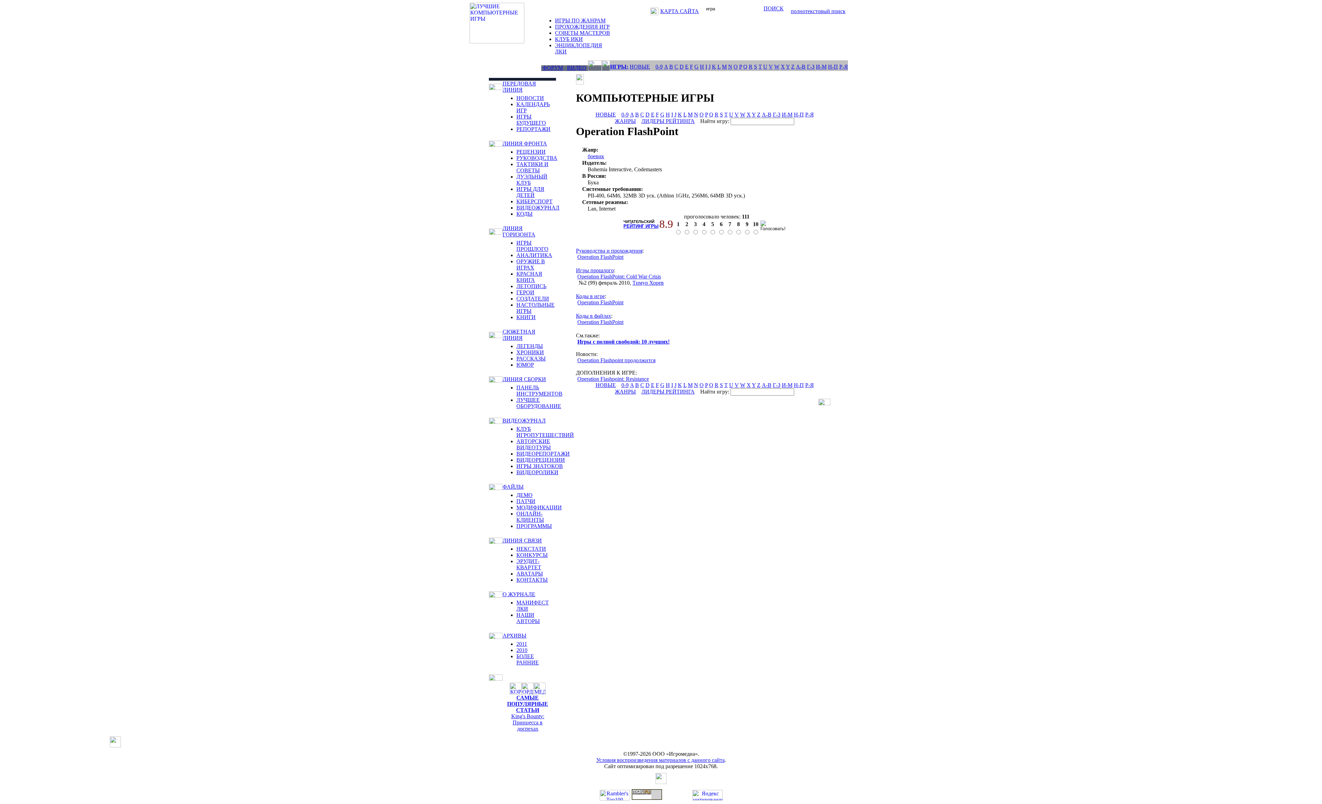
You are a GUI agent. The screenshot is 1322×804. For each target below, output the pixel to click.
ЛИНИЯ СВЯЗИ (522, 540)
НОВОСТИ (530, 98)
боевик (596, 156)
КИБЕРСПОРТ (534, 201)
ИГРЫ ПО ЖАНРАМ (580, 20)
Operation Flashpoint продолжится (616, 360)
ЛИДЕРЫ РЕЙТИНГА (668, 121)
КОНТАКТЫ (532, 580)
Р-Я (843, 67)
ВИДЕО (576, 68)
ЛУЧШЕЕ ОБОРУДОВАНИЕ (538, 403)
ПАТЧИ (525, 501)
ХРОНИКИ (530, 352)
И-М (821, 67)
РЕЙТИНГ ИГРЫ (641, 226)
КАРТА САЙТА (679, 11)
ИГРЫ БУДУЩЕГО (531, 120)
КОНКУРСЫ (532, 555)
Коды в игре (590, 296)
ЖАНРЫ (625, 121)
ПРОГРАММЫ (534, 526)
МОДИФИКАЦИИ (539, 507)
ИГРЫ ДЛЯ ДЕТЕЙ (530, 192)
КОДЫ (524, 214)
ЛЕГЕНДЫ (529, 346)
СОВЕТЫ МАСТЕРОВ (582, 33)
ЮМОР (525, 365)
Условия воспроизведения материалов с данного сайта (660, 760)
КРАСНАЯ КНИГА (529, 277)
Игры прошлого (595, 270)
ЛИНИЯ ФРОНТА (525, 143)
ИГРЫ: (619, 67)
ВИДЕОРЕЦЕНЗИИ (540, 460)
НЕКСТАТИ (531, 549)
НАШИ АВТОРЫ (528, 618)
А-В (801, 67)
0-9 (659, 67)
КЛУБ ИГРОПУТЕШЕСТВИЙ (545, 432)
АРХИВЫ (514, 636)
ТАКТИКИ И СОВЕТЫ (532, 167)
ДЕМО (524, 495)
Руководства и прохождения (609, 251)
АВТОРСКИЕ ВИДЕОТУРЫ (533, 444)
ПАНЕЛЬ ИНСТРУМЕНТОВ (539, 391)
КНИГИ (526, 317)
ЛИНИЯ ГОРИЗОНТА (519, 231)
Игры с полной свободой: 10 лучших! (623, 342)
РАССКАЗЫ (531, 359)
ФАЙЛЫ (513, 487)
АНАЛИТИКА (534, 255)
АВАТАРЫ (529, 574)
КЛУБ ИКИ (569, 39)
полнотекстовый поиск (818, 11)
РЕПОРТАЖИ (533, 129)
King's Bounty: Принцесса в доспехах (527, 722)
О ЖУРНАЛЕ (519, 594)
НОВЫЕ (640, 67)
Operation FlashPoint (600, 257)
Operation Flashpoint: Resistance (613, 379)
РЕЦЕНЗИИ (531, 152)
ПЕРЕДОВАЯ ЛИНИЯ (519, 87)
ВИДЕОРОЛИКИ (537, 472)
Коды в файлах (593, 316)
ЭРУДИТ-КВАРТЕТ (528, 564)
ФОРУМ (553, 68)
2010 (521, 650)
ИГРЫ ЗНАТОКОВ (539, 466)
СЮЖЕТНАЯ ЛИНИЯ (519, 335)
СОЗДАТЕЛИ (532, 299)
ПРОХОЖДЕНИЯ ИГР (582, 27)
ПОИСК (774, 8)
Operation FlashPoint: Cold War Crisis (619, 276)
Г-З (811, 67)
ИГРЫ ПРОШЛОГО (532, 246)
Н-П (833, 67)
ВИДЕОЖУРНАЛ (537, 208)
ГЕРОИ (525, 292)
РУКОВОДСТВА (536, 158)
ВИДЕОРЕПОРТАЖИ (543, 454)
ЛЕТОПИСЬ (531, 286)
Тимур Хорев (648, 283)
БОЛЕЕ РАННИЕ (527, 659)
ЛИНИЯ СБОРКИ (524, 379)
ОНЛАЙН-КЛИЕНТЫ (530, 517)
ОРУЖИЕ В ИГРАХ (530, 264)
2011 (521, 644)
